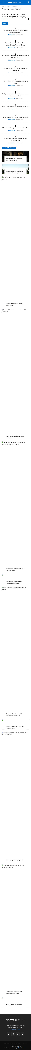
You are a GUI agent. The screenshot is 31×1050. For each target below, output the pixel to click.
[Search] (28, 2)
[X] (18, 1034)
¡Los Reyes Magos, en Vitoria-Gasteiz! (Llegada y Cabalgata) (14, 15)
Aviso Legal (6, 1043)
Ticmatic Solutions (22, 1048)
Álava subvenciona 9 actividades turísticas (15, 106)
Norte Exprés (5, 19)
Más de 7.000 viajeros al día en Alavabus (15, 128)
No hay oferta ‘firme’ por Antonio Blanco (15, 117)
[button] (3, 2)
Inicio (3, 6)
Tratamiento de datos (16, 1043)
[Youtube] (22, 1034)
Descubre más (15, 1029)
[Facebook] (8, 1034)
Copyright (25, 1043)
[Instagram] (13, 1034)
